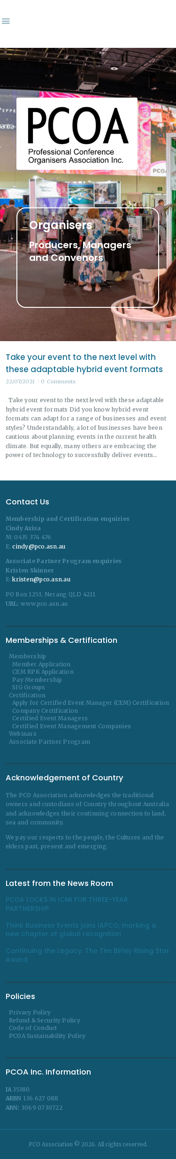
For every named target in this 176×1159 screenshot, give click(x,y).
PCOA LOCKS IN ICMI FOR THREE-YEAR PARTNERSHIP (67, 904)
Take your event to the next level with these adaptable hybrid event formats (84, 363)
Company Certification (45, 710)
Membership (27, 656)
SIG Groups (29, 687)
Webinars (23, 733)
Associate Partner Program (49, 741)
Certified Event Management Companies (71, 726)
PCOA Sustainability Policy (47, 1035)
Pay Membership (37, 679)
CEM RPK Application (43, 671)
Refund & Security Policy (44, 1020)
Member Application (41, 664)
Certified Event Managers (50, 718)
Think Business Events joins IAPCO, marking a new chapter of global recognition (81, 930)
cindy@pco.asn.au (38, 546)
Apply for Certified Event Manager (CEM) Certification (90, 702)
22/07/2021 (20, 381)
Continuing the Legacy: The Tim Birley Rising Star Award (87, 955)
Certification (27, 695)
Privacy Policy (30, 1012)
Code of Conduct (33, 1027)
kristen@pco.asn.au (41, 579)
